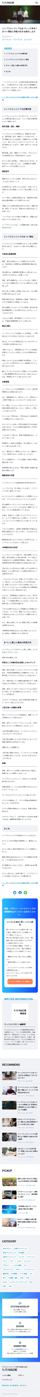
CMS (21, 1278)
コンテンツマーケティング (18, 1282)
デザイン (18, 1269)
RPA (4, 1278)
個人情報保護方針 (14, 1385)
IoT (31, 1273)
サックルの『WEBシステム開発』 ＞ (19, 981)
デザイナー (6, 1265)
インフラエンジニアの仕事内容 (16, 53)
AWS (27, 1278)
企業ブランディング (20, 1248)
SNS (10, 1286)
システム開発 (17, 1265)
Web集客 (21, 1253)
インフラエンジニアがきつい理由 (17, 59)
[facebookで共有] (20, 892)
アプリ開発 (23, 1273)
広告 (4, 1286)
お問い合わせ (23, 1385)
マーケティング (29, 1269)
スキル (19, 1261)
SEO (31, 1282)
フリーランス (6, 39)
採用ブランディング (9, 1253)
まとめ (8, 71)
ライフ (5, 1261)
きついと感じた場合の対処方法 (16, 65)
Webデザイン (7, 1248)
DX (25, 1265)
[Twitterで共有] (14, 892)
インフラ (21, 1257)
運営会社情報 (5, 1385)
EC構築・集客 (13, 1278)
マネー (12, 1261)
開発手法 (6, 1273)
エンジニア (28, 39)
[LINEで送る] (25, 892)
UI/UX (5, 1282)
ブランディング (8, 1269)
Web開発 (14, 1273)
